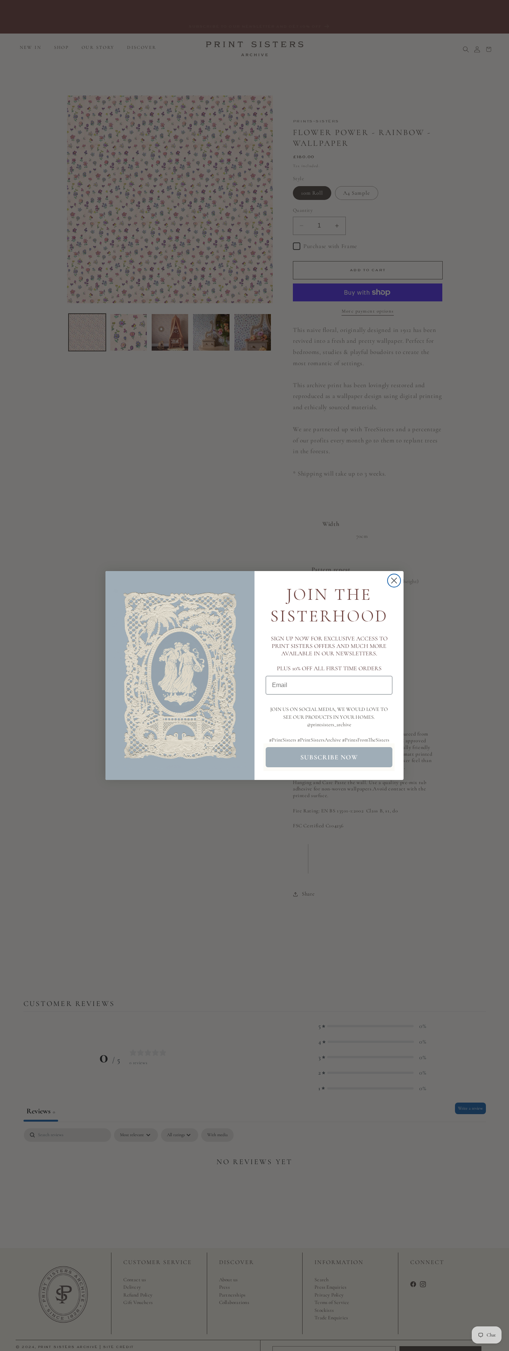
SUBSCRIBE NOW (329, 757)
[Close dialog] (394, 580)
